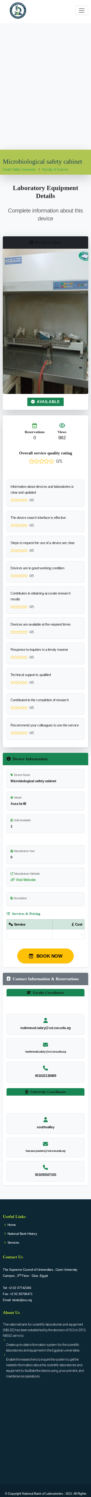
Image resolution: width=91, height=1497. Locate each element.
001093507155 (45, 1175)
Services (13, 1242)
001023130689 (45, 1076)
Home (11, 1224)
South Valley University (19, 169)
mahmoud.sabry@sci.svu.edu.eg (45, 1051)
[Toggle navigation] (81, 10)
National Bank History (22, 1233)
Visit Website (26, 880)
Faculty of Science (55, 169)
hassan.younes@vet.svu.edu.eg (45, 1151)
